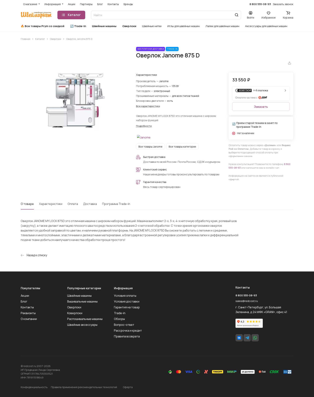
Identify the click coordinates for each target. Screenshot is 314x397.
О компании (29, 319)
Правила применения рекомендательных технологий (84, 387)
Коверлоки (74, 313)
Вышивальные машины (82, 301)
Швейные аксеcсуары (82, 325)
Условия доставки (126, 301)
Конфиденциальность (34, 387)
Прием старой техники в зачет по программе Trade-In (257, 124)
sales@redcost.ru (247, 301)
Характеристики (50, 204)
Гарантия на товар (127, 307)
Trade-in (119, 313)
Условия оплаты (125, 296)
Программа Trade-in (116, 204)
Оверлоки (74, 307)
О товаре (27, 204)
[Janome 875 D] (75, 101)
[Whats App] (255, 337)
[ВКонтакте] (239, 337)
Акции (25, 296)
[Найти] (236, 15)
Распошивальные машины (84, 319)
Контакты (27, 307)
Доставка (90, 204)
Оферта (128, 387)
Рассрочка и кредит (128, 330)
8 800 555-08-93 (260, 4)
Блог (24, 301)
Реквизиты (28, 313)
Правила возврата (127, 336)
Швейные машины (79, 296)
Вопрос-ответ (124, 325)
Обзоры (119, 319)
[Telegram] (247, 337)
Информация (123, 288)
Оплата (73, 204)
